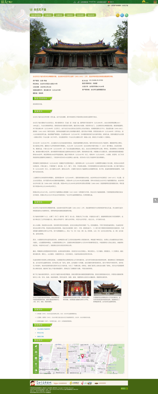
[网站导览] (74, 2)
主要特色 (59, 15)
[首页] (145, 2)
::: (106, 5)
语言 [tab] (111, 2)
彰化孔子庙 (40, 332)
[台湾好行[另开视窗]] (87, 383)
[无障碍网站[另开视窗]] (124, 388)
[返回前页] (155, 200)
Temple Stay (92, 1)
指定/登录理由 (36, 15)
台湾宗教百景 (84, 2)
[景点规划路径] (78, 2)
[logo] (7, 1)
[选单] (155, 2)
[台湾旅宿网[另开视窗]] (61, 383)
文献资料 (70, 15)
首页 (109, 5)
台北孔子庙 (125, 5)
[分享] (122, 15)
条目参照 (80, 15)
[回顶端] (155, 243)
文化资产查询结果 (116, 5)
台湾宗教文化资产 (102, 2)
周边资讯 (91, 15)
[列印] (126, 15)
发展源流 (48, 15)
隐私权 (44, 388)
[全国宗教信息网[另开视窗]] (45, 383)
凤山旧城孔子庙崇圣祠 (43, 329)
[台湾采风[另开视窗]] (101, 383)
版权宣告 (55, 388)
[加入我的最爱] (117, 15)
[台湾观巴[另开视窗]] (75, 383)
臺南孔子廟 (40, 336)
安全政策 (50, 388)
